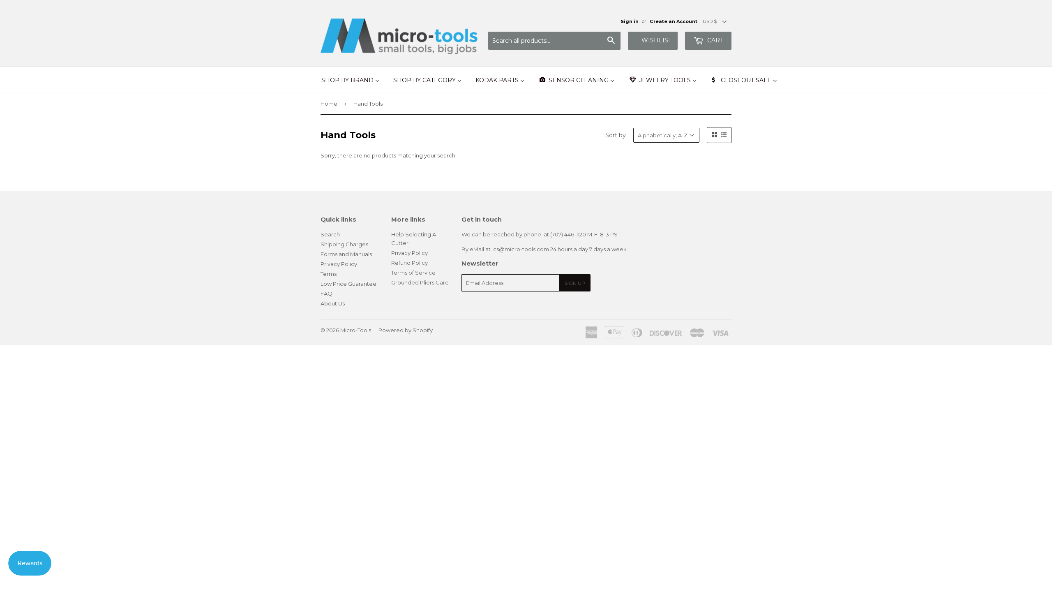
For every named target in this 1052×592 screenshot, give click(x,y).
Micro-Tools (355, 330)
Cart (714, 40)
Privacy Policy (339, 264)
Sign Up (575, 283)
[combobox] (554, 41)
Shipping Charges (344, 244)
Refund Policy (409, 262)
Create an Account (673, 21)
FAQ (326, 293)
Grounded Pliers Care (420, 282)
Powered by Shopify (405, 330)
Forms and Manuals (346, 254)
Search (330, 234)
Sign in (630, 21)
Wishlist (656, 40)
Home (329, 103)
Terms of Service (413, 272)
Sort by (615, 135)
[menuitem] (350, 80)
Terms (329, 274)
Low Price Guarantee (348, 283)
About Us (333, 303)
